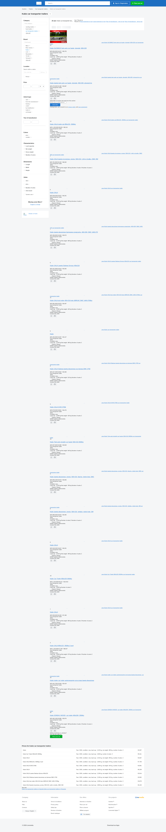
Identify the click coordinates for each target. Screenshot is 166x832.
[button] (51, 63)
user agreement (82, 107)
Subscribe (55, 104)
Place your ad (56, 736)
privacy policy (72, 107)
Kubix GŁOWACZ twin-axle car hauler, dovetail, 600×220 (68, 48)
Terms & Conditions (56, 801)
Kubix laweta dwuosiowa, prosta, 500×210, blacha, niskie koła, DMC (72, 477)
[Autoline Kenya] (28, 3)
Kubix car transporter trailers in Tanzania (55, 789)
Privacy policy (54, 804)
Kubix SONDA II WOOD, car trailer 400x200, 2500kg (67, 715)
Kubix (52, 334)
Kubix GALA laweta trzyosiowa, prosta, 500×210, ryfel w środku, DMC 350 (74, 159)
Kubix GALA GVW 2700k (58, 407)
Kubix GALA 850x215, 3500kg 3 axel (61, 645)
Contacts (24, 807)
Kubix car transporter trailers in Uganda (33, 789)
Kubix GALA (54, 192)
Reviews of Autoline (56, 810)
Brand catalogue (55, 813)
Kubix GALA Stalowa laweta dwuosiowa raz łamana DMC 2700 (70, 369)
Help (23, 804)
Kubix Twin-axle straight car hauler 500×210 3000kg (66, 442)
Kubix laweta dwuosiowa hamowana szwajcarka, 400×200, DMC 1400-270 (74, 232)
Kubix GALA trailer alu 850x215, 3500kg (63, 124)
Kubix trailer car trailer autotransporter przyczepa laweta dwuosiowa (72, 680)
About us (24, 801)
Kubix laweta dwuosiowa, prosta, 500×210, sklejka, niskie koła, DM (71, 512)
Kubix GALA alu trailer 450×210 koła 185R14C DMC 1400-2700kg (71, 300)
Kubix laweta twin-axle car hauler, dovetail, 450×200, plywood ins (71, 83)
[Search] (47, 3)
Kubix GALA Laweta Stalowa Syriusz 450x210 (65, 265)
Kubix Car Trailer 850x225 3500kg (61, 579)
